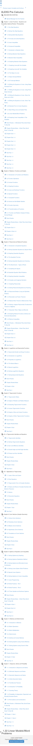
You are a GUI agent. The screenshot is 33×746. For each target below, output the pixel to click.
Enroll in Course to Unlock (16, 741)
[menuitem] (1, 3)
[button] (1, 1)
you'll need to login (23, 739)
